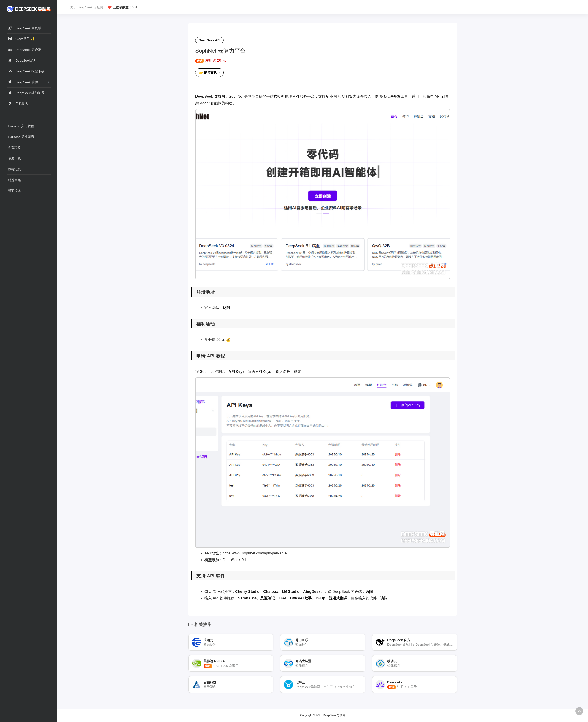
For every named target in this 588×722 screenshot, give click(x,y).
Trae (282, 598)
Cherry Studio (247, 592)
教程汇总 (14, 169)
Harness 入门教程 (21, 126)
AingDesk (311, 592)
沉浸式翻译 (338, 598)
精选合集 (14, 180)
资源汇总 (14, 158)
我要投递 (14, 191)
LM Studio (291, 592)
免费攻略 (14, 147)
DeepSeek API (209, 40)
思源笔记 (267, 598)
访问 (226, 308)
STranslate (247, 598)
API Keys (237, 372)
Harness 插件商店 (21, 137)
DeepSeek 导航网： (212, 96)
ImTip (320, 598)
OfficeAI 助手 (301, 598)
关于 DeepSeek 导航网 (86, 7)
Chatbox (270, 592)
